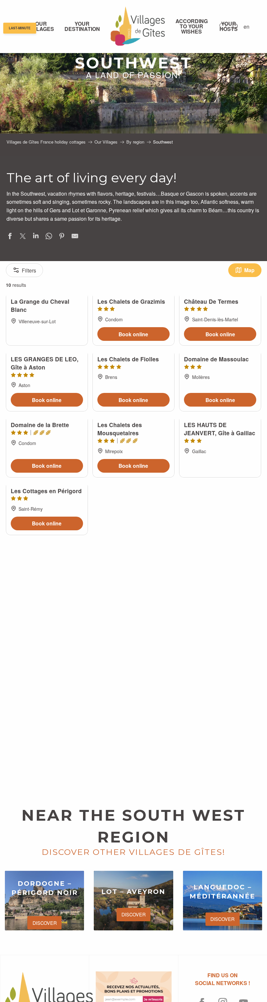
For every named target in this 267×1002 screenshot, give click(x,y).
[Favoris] (223, 26)
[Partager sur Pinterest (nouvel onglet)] (62, 237)
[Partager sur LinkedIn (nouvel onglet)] (36, 237)
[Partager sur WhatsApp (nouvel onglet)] (49, 237)
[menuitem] (41, 26)
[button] (234, 26)
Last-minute (20, 28)
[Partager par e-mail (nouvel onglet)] (75, 237)
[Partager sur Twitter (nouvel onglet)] (23, 237)
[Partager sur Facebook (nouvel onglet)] (10, 237)
